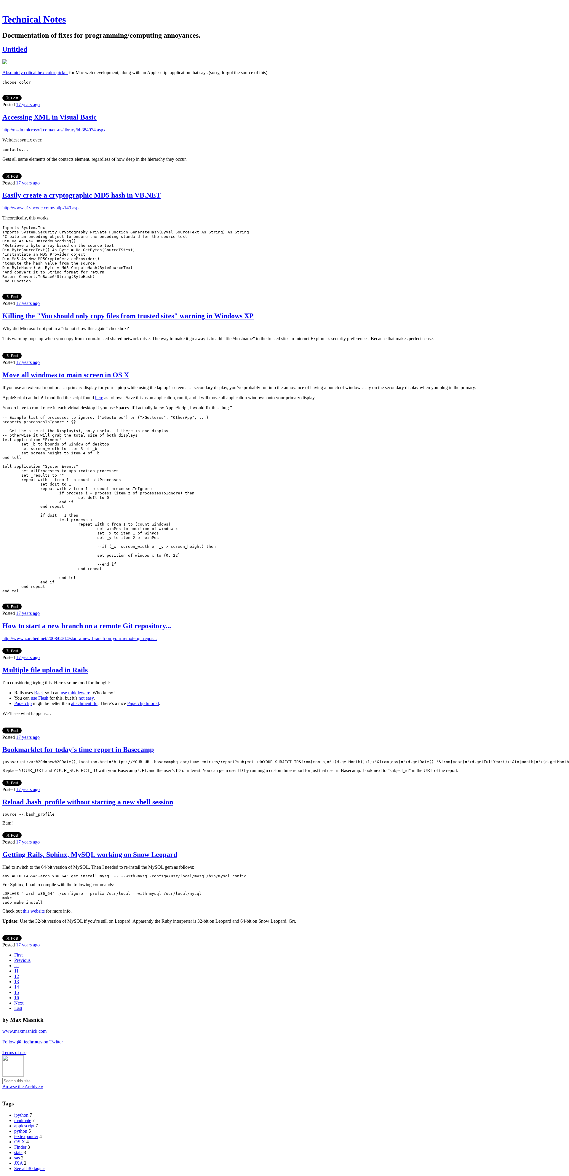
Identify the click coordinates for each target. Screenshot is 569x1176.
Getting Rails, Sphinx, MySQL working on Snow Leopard (89, 854)
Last (18, 1008)
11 (16, 970)
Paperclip (23, 703)
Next (18, 1002)
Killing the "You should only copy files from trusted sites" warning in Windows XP (128, 316)
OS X (19, 1141)
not (81, 698)
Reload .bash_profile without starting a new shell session (87, 802)
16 (16, 997)
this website (34, 911)
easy (90, 698)
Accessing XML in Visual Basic (49, 117)
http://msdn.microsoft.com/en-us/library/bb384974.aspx (54, 129)
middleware (79, 692)
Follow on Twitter (32, 1041)
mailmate (22, 1120)
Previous (22, 960)
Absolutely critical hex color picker (35, 72)
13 (16, 981)
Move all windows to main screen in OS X (65, 375)
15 (16, 992)
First (18, 954)
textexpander (26, 1136)
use (64, 692)
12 (16, 976)
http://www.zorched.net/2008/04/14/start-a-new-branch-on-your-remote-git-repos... (79, 638)
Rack (39, 692)
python (20, 1131)
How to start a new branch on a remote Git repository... (86, 626)
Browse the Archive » (22, 1086)
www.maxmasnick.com (24, 1031)
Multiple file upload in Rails (45, 670)
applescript (24, 1125)
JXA (18, 1163)
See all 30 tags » (29, 1168)
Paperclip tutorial (143, 703)
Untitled (14, 49)
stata (18, 1152)
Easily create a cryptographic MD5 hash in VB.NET (81, 195)
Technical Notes (34, 19)
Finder (20, 1147)
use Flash (39, 698)
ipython (21, 1115)
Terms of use (14, 1052)
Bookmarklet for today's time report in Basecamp (78, 749)
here (99, 397)
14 (16, 986)
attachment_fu (84, 703)
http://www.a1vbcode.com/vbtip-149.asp (40, 207)
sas (17, 1157)
